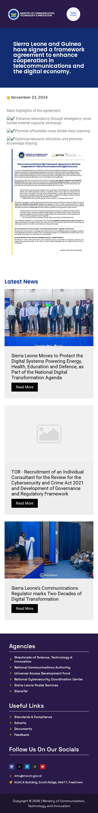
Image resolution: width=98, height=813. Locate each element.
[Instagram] (34, 766)
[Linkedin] (27, 766)
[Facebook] (11, 766)
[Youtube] (42, 766)
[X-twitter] (19, 766)
